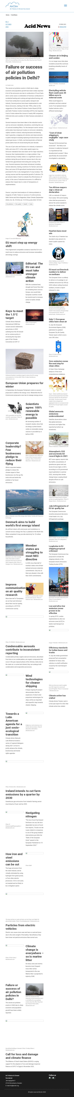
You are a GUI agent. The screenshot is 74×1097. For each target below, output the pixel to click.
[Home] (18, 4)
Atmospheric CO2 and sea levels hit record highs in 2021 (58, 453)
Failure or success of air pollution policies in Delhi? (13, 992)
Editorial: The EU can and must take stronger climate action (34, 272)
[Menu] (65, 5)
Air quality (18, 204)
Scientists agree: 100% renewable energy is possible (34, 411)
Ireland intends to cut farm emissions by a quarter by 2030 (23, 794)
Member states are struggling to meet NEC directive (34, 552)
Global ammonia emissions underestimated (56, 413)
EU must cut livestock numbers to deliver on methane (58, 272)
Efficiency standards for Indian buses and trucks (58, 650)
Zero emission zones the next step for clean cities (58, 363)
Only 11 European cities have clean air (58, 320)
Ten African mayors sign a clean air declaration (58, 189)
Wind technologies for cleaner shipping (34, 681)
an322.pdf (63, 27)
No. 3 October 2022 (8, 24)
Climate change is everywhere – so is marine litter (34, 953)
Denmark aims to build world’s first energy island (23, 523)
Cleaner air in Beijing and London (58, 57)
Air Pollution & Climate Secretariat (20, 9)
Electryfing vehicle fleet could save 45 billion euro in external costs (57, 94)
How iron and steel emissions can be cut (14, 859)
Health (25, 204)
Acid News (14, 15)
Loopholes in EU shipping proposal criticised (57, 548)
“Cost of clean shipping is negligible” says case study (58, 136)
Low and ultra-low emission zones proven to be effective (57, 609)
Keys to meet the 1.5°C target (14, 314)
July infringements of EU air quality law (58, 507)
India (31, 204)
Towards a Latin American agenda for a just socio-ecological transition (14, 724)
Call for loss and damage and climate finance (22, 1056)
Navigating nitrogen (33, 814)
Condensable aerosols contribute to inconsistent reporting (23, 650)
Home (7, 15)
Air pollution (9, 204)
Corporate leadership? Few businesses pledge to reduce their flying (14, 453)
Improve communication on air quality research (16, 590)
